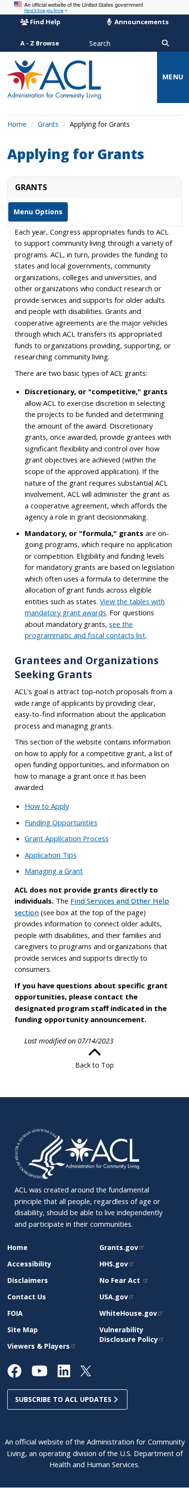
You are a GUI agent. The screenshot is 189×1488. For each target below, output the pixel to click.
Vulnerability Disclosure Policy (128, 1334)
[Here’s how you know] (94, 7)
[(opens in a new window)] (40, 1153)
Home (17, 124)
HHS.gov (113, 1263)
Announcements (141, 21)
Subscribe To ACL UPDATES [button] (64, 1399)
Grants (48, 124)
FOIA (15, 1313)
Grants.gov (118, 1247)
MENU (173, 76)
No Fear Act (120, 1280)
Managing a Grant (54, 871)
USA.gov (113, 1296)
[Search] (165, 43)
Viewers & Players (38, 1346)
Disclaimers (27, 1280)
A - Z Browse (39, 43)
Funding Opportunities (61, 822)
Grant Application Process (67, 838)
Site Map (22, 1329)
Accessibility (29, 1263)
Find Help (45, 21)
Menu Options (38, 211)
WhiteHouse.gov (128, 1313)
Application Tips (51, 855)
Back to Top (94, 1065)
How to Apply (47, 806)
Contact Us (26, 1296)
